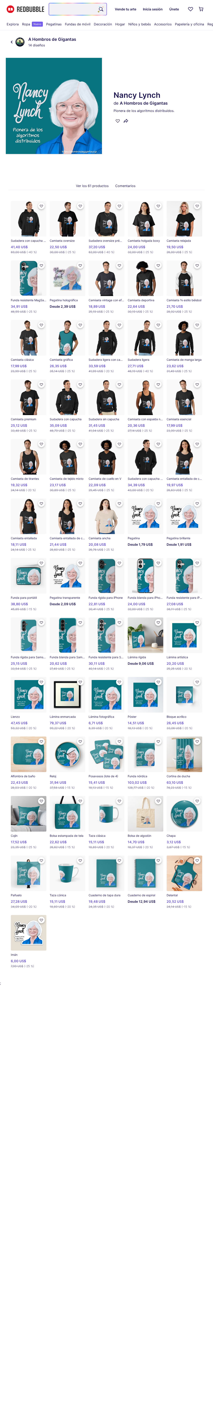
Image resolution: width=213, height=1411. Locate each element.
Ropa (31, 24)
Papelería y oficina (189, 24)
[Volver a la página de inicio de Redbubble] (25, 9)
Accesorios (163, 24)
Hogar (120, 24)
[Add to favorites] (118, 121)
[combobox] (77, 9)
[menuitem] (13, 24)
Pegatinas (54, 24)
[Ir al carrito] (201, 9)
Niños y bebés (139, 24)
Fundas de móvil (77, 24)
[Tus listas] (191, 9)
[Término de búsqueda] (101, 9)
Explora (13, 24)
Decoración (103, 24)
